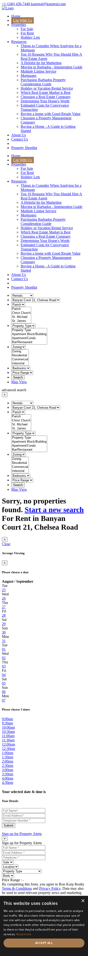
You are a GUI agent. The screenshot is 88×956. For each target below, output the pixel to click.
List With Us (22, 20)
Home (15, 16)
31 (4, 641)
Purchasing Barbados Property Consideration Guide (43, 82)
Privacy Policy (50, 888)
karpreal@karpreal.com (48, 4)
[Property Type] (29, 330)
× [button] (82, 901)
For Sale (27, 29)
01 (4, 649)
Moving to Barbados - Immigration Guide (51, 67)
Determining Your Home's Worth (45, 101)
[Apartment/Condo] (29, 338)
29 (4, 624)
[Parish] (21, 309)
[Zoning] (20, 351)
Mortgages (28, 76)
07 (4, 700)
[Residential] (20, 355)
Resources (19, 42)
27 (4, 607)
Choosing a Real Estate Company (46, 97)
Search (18, 377)
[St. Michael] (21, 317)
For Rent (27, 33)
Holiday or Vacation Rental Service (47, 88)
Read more (23, 934)
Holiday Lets (30, 37)
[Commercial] (20, 359)
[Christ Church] (21, 313)
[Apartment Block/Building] (29, 334)
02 (4, 658)
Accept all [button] (44, 943)
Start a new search (54, 509)
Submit (8, 825)
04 (4, 675)
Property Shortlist (24, 148)
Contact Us (19, 139)
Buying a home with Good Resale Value (50, 114)
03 (4, 666)
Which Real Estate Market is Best (45, 93)
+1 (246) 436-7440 (16, 4)
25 (4, 590)
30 (4, 632)
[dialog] (44, 926)
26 (4, 598)
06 (4, 692)
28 (4, 615)
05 (4, 683)
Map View (19, 382)
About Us (18, 135)
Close (6, 544)
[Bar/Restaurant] (29, 342)
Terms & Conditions (17, 888)
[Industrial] (20, 364)
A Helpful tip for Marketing (41, 63)
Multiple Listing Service (38, 71)
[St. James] (21, 321)
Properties (18, 25)
